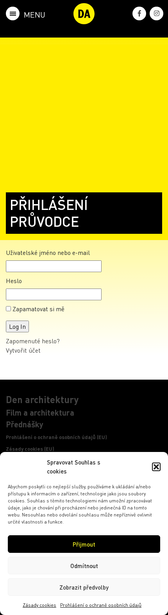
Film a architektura (40, 412)
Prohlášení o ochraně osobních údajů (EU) (56, 437)
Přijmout (84, 544)
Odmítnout (84, 566)
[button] (156, 467)
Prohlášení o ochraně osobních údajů (100, 605)
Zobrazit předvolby (84, 587)
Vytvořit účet (23, 350)
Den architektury (42, 399)
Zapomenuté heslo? (33, 341)
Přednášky (24, 424)
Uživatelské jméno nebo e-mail (48, 252)
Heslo (14, 280)
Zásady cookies (39, 605)
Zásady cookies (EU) (30, 449)
